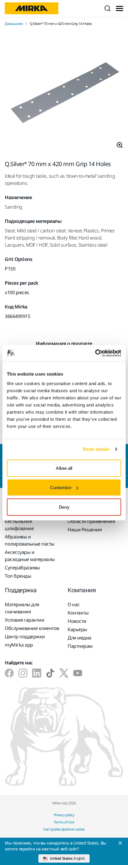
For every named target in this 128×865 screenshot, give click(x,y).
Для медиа (79, 637)
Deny (64, 506)
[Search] (107, 8)
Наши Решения (85, 529)
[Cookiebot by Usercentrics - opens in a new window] (95, 353)
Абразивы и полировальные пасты (29, 540)
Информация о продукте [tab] (64, 343)
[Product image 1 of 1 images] (64, 93)
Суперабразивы (22, 567)
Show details (96, 449)
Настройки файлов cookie (64, 829)
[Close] (120, 843)
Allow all (64, 467)
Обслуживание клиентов (32, 628)
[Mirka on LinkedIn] (36, 673)
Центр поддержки (25, 636)
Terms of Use (64, 822)
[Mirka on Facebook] (9, 673)
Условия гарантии (24, 620)
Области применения (91, 521)
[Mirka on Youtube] (77, 673)
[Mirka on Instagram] (22, 673)
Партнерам (80, 646)
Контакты (78, 612)
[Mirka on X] (64, 673)
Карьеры (77, 629)
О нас (74, 604)
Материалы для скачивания (22, 608)
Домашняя (14, 23)
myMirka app (19, 645)
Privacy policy (64, 814)
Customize (60, 487)
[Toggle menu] (119, 8)
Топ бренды (18, 576)
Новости (77, 621)
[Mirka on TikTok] (50, 673)
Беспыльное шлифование (19, 525)
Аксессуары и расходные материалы (30, 556)
